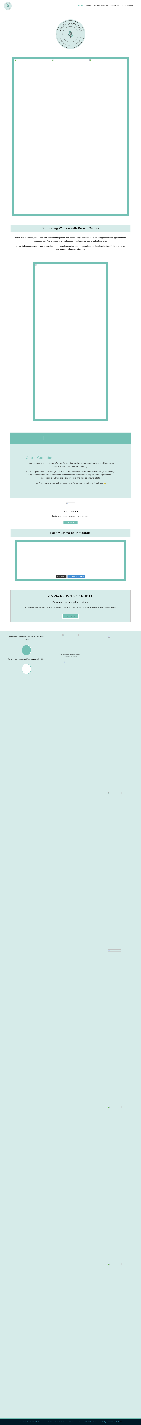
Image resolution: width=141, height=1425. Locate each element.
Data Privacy (12, 636)
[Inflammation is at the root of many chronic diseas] (111, 550)
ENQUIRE (70, 522)
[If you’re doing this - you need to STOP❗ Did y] (84, 550)
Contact (129, 6)
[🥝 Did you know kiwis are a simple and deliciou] (57, 550)
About (88, 6)
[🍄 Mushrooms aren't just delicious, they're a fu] (30, 565)
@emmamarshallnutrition (35, 659)
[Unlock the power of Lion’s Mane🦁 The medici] (30, 550)
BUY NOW (70, 616)
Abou (23, 636)
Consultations (101, 6)
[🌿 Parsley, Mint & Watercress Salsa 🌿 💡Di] (84, 565)
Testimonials (117, 6)
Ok (121, 1422)
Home (80, 6)
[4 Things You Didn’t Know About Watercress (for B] (111, 565)
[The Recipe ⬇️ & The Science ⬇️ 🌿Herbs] (57, 565)
